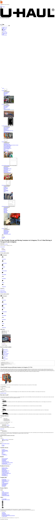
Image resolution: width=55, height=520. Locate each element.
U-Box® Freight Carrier (5, 492)
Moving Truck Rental (5, 458)
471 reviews (7, 425)
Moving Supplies (4, 274)
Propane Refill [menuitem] (6, 230)
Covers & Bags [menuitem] (6, 169)
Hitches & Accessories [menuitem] (7, 95)
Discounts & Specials (5, 475)
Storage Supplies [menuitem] (6, 151)
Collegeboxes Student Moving (6, 473)
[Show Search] (2, 24)
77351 (3, 238)
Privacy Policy (4, 513)
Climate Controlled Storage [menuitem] (7, 145)
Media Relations (4, 484)
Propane (6, 228)
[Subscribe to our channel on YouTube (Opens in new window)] (2, 507)
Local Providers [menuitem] (6, 187)
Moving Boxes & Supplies (5, 470)
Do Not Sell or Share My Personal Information (8, 515)
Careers (3, 482)
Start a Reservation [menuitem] (6, 92)
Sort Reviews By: (2, 422)
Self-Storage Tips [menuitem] (6, 150)
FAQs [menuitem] (4, 94)
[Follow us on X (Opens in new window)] (2, 506)
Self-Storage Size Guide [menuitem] (7, 147)
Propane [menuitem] (3, 228)
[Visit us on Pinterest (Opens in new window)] (2, 504)
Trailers (6, 90)
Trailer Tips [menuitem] (5, 93)
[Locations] (3, 24)
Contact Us (3, 449)
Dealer (3, 491)
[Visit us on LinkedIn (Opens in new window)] (2, 505)
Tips (2, 452)
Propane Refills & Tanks (5, 472)
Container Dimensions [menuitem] (7, 132)
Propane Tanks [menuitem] (6, 233)
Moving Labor (8, 185)
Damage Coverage (4, 471)
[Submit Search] (9, 25)
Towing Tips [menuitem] (5, 107)
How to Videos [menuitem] (6, 106)
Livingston (3, 237)
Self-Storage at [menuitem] (7, 144)
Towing (3, 104)
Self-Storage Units (4, 463)
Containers (10, 125)
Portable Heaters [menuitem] (6, 232)
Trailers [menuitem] (3, 90)
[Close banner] (1, 0)
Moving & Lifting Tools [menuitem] (7, 170)
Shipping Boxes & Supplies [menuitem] (7, 168)
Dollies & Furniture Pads (5, 461)
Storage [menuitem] (3, 141)
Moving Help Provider (5, 493)
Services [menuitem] (5, 189)
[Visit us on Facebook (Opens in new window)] (2, 501)
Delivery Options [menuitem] (6, 128)
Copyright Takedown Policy (6, 514)
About (4, 479)
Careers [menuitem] (3, 34)
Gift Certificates (4, 474)
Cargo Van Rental (4, 459)
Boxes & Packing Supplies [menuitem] (5, 165)
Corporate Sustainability (5, 481)
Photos (4, 343)
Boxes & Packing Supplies (13, 165)
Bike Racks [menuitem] (5, 209)
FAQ (2, 453)
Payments (3, 451)
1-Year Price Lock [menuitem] (4, 27)
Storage (6, 141)
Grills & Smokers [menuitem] (6, 231)
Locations (4, 516)
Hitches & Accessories (12, 206)
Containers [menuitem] (5, 125)
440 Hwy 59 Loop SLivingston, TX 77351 (3, 292)
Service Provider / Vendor (5, 494)
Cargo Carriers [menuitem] (6, 210)
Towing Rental (4, 460)
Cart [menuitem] (4, 30)
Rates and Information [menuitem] (7, 127)
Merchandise (4, 486)
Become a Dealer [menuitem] (4, 28)
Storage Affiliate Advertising (6, 499)
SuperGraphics (4, 485)
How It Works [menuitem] (6, 188)
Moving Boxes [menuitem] (6, 167)
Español (3, 445)
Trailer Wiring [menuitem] (6, 212)
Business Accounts (4, 467)
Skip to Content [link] (2, 6)
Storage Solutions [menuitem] (6, 171)
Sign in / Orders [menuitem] (5, 32)
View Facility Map (2, 251)
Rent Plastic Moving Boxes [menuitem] (7, 172)
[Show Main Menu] (1, 8)
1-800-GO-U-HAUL (5, 439)
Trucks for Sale (4, 286)
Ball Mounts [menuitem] (5, 208)
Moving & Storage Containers (7, 462)
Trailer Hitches (4, 278)
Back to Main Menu (6, 91)
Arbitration (3, 512)
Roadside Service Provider (5, 495)
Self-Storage (3, 307)
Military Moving (4, 480)
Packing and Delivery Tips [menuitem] (8, 130)
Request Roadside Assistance (5, 443)
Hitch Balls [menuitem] (5, 211)
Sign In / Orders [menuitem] (4, 31)
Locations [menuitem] (4, 29)
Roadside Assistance (5, 450)
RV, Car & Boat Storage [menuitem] (7, 146)
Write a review (2, 428)
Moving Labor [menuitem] (4, 185)
